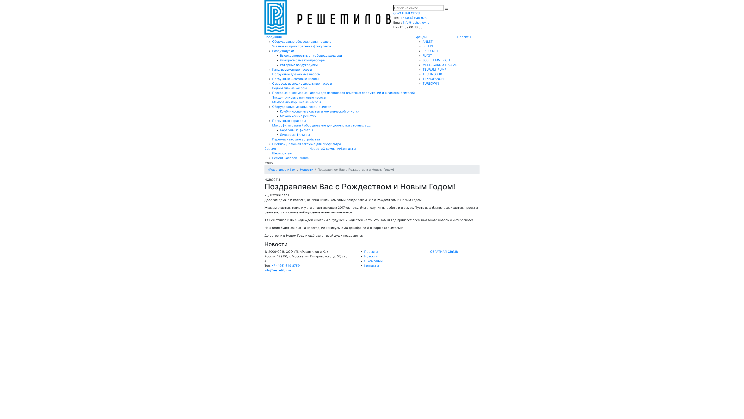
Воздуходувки (283, 51)
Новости (316, 149)
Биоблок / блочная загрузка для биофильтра (306, 144)
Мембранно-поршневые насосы (296, 102)
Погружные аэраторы (289, 121)
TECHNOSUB (432, 74)
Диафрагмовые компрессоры (302, 60)
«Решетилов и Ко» (282, 169)
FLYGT (427, 55)
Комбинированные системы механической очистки (320, 111)
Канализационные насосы (292, 69)
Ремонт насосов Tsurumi (290, 158)
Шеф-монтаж (282, 153)
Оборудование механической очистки (301, 107)
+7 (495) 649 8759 (414, 18)
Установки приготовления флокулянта (301, 46)
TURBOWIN (431, 83)
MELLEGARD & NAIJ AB (440, 65)
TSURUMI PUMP (434, 69)
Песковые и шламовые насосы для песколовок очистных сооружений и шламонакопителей (343, 93)
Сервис (270, 149)
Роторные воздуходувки (299, 65)
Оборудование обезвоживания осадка (301, 41)
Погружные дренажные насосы (296, 74)
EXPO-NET (430, 51)
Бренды (421, 37)
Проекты (464, 37)
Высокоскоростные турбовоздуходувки (311, 55)
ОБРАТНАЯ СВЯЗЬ (407, 13)
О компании (332, 149)
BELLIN (428, 46)
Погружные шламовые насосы (295, 79)
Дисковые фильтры (295, 135)
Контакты (348, 149)
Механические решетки (298, 116)
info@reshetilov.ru (416, 22)
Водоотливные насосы (289, 88)
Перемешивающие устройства (296, 139)
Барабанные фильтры (296, 130)
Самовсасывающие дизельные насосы (302, 83)
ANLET (428, 41)
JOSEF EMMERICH (436, 60)
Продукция (273, 37)
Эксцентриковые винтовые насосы (299, 97)
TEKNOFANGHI (433, 79)
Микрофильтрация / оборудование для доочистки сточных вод (321, 125)
